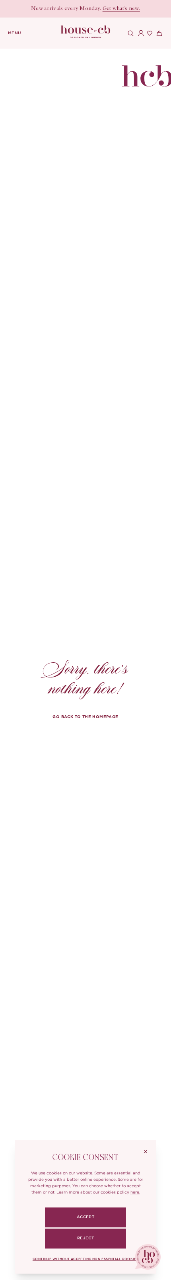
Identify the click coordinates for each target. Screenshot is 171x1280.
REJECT (85, 1238)
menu (14, 33)
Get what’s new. (121, 9)
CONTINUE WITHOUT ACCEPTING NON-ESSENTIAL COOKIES (85, 1259)
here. (135, 1192)
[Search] (129, 33)
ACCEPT (85, 1217)
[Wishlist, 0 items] (149, 33)
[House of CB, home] (86, 32)
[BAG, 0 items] (158, 33)
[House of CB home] (146, 69)
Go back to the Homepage (85, 717)
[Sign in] (139, 33)
